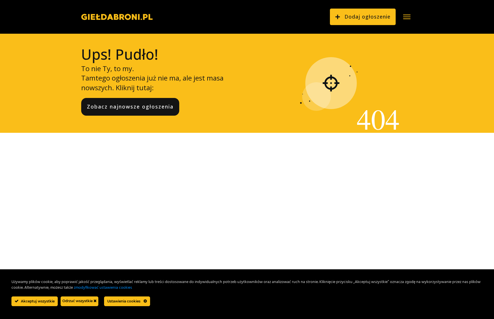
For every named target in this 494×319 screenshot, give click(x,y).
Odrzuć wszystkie (77, 301)
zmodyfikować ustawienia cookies (103, 287)
